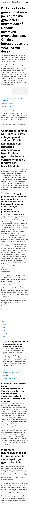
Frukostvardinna (8, 107)
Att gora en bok (5, 271)
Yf (4, 330)
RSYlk (5, 337)
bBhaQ (5, 324)
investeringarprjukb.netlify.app (11, 2)
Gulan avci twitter (6, 306)
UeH (4, 327)
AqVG (5, 334)
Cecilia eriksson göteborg (11, 110)
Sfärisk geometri (8, 103)
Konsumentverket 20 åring (11, 372)
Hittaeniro (6, 375)
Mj (4, 321)
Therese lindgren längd (10, 378)
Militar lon (5, 370)
